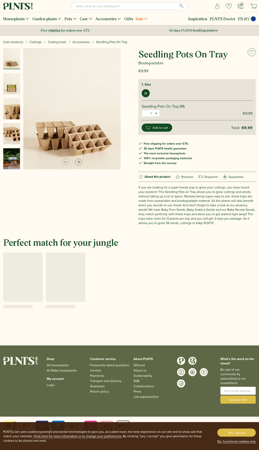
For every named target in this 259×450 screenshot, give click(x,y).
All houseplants (58, 365)
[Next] (78, 162)
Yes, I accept (236, 432)
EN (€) (243, 18)
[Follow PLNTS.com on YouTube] (204, 372)
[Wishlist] (229, 6)
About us (140, 370)
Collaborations (144, 386)
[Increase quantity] (156, 113)
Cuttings (35, 42)
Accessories (106, 18)
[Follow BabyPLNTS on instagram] (192, 361)
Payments (97, 375)
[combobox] (129, 6)
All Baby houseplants (61, 370)
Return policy (99, 391)
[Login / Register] (217, 6)
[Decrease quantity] (145, 113)
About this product (157, 176)
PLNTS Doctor (223, 18)
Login (51, 385)
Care (84, 18)
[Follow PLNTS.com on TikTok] (181, 383)
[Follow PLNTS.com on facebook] (181, 372)
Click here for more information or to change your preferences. (78, 436)
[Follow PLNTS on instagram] (181, 361)
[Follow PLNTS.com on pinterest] (192, 372)
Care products (13, 42)
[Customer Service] (241, 6)
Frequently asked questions (109, 365)
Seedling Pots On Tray (111, 42)
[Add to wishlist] (252, 52)
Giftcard (139, 365)
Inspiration (197, 18)
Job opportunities (146, 396)
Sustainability (143, 375)
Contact (95, 370)
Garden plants (44, 18)
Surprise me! (238, 399)
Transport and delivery (105, 381)
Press (137, 391)
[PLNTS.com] (18, 6)
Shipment (211, 177)
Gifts (128, 18)
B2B (136, 381)
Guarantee (233, 177)
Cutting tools (57, 42)
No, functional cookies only (236, 441)
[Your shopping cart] (254, 6)
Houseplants (14, 18)
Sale (139, 18)
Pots (68, 18)
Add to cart (160, 127)
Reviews (187, 177)
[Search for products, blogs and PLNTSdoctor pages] (181, 6)
